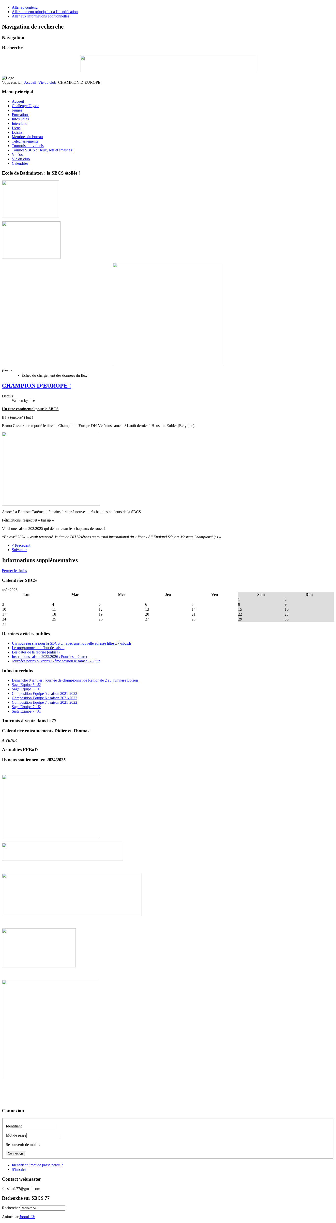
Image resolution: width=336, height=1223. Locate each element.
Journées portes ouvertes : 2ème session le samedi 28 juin (56, 661)
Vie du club (47, 82)
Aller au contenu (25, 7)
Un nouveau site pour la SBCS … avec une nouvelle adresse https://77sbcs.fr (71, 643)
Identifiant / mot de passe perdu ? (37, 1165)
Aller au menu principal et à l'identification (45, 12)
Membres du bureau (27, 137)
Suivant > (19, 550)
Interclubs (19, 123)
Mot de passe (16, 1135)
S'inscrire (19, 1169)
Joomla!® (27, 1217)
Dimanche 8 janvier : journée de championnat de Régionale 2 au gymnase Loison (75, 680)
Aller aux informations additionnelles (40, 16)
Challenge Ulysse (25, 106)
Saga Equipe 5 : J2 (26, 685)
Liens (16, 128)
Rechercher (11, 1208)
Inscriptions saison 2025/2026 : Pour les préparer (49, 656)
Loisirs (17, 132)
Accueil (30, 82)
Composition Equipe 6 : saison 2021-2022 (44, 698)
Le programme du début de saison (38, 648)
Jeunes (17, 110)
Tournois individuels (28, 146)
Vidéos (17, 154)
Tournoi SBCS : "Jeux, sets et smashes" (43, 150)
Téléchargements (25, 141)
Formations (20, 115)
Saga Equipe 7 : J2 (26, 707)
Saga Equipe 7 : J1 (26, 711)
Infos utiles (20, 119)
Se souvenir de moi (21, 1144)
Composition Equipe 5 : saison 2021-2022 (44, 693)
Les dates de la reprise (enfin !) (36, 652)
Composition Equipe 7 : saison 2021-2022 (44, 702)
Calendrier (20, 163)
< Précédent (21, 545)
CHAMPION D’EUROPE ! (36, 385)
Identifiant (14, 1126)
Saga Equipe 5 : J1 (26, 689)
